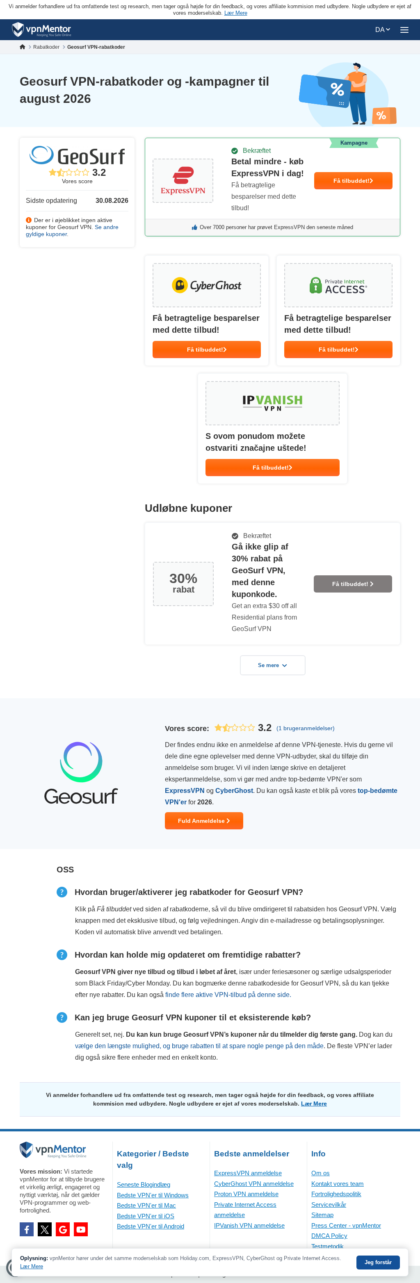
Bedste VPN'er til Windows (153, 1195)
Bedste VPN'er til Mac (146, 1205)
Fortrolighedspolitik (336, 1193)
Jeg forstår (378, 1262)
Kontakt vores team (337, 1183)
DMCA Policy (329, 1235)
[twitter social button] (45, 1229)
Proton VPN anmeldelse (246, 1193)
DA (380, 29)
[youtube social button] (81, 1229)
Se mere (268, 665)
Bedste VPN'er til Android (150, 1226)
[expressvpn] (272, 187)
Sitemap (322, 1214)
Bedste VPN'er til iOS (145, 1216)
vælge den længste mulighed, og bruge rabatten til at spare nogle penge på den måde (199, 1045)
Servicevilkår (328, 1204)
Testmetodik (327, 1246)
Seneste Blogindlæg (143, 1184)
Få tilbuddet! (351, 180)
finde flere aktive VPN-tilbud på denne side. (228, 994)
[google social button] (63, 1229)
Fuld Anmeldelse (202, 820)
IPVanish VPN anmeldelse (249, 1225)
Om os (320, 1172)
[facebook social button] (27, 1229)
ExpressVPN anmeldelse (248, 1172)
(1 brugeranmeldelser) (305, 728)
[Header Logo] (41, 29)
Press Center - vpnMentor (346, 1225)
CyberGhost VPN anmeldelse (254, 1183)
